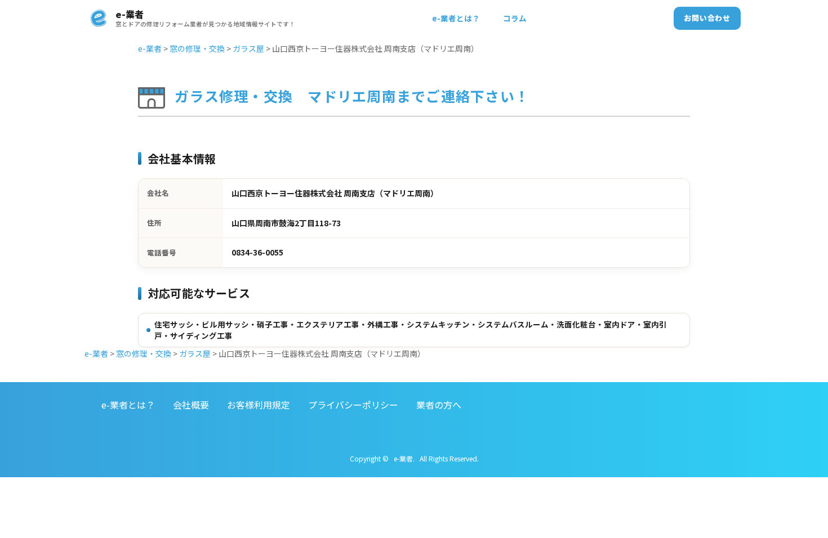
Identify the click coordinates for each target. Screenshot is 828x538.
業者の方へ (438, 404)
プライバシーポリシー (353, 404)
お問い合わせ (707, 17)
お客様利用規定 (258, 404)
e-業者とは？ (456, 18)
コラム (515, 18)
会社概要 (191, 404)
